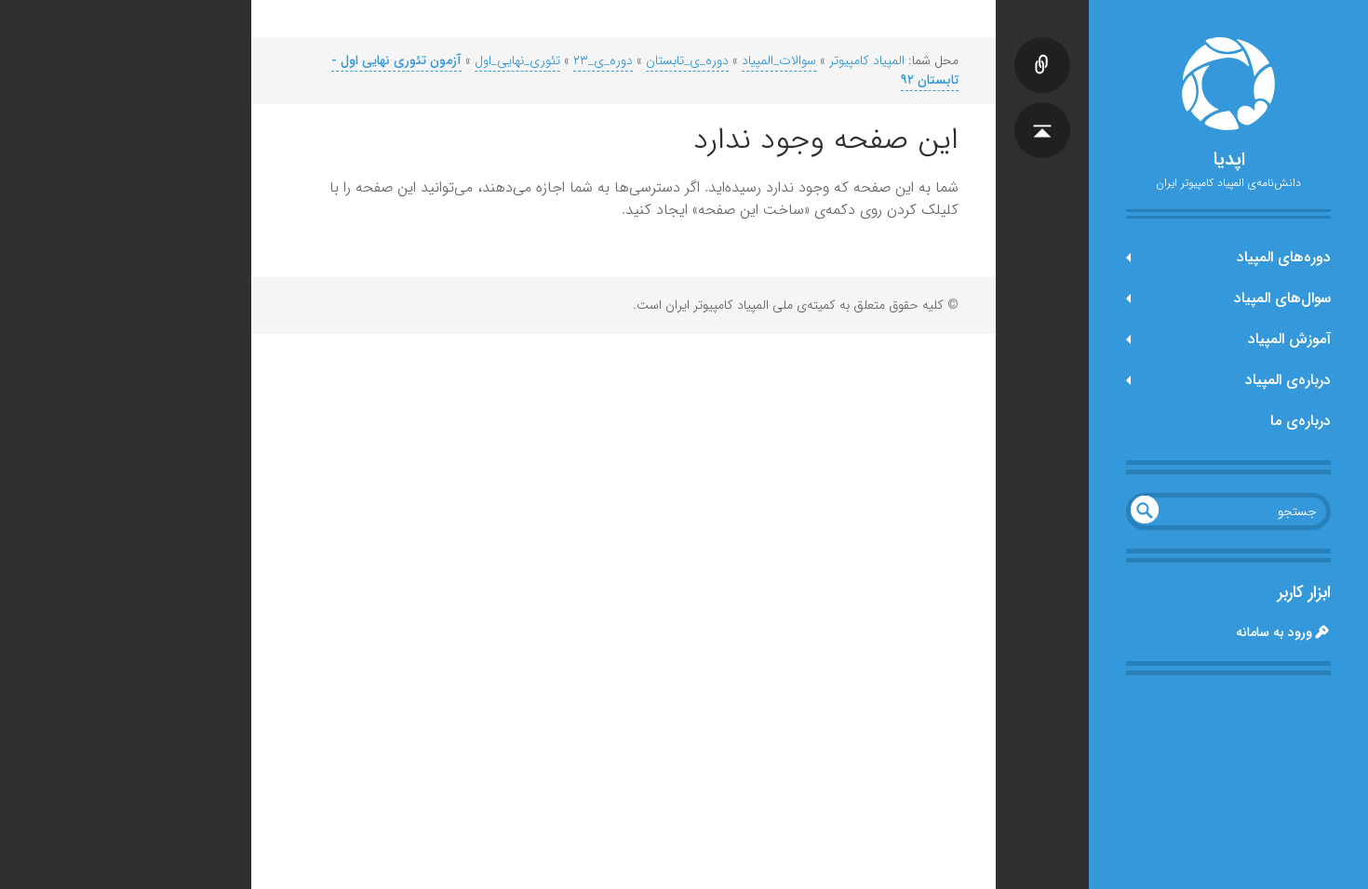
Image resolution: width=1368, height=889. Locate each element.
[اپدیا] (1228, 83)
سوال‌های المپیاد (1282, 298)
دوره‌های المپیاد (1284, 257)
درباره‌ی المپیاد (1288, 379)
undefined (1145, 510)
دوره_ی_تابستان (687, 60)
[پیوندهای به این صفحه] (1042, 46)
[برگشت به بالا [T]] (1042, 111)
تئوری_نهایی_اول (517, 60)
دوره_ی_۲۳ (603, 60)
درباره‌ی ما (1300, 420)
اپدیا (1229, 160)
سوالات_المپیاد (779, 60)
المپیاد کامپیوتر (867, 60)
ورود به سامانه (1274, 632)
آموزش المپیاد (1289, 339)
